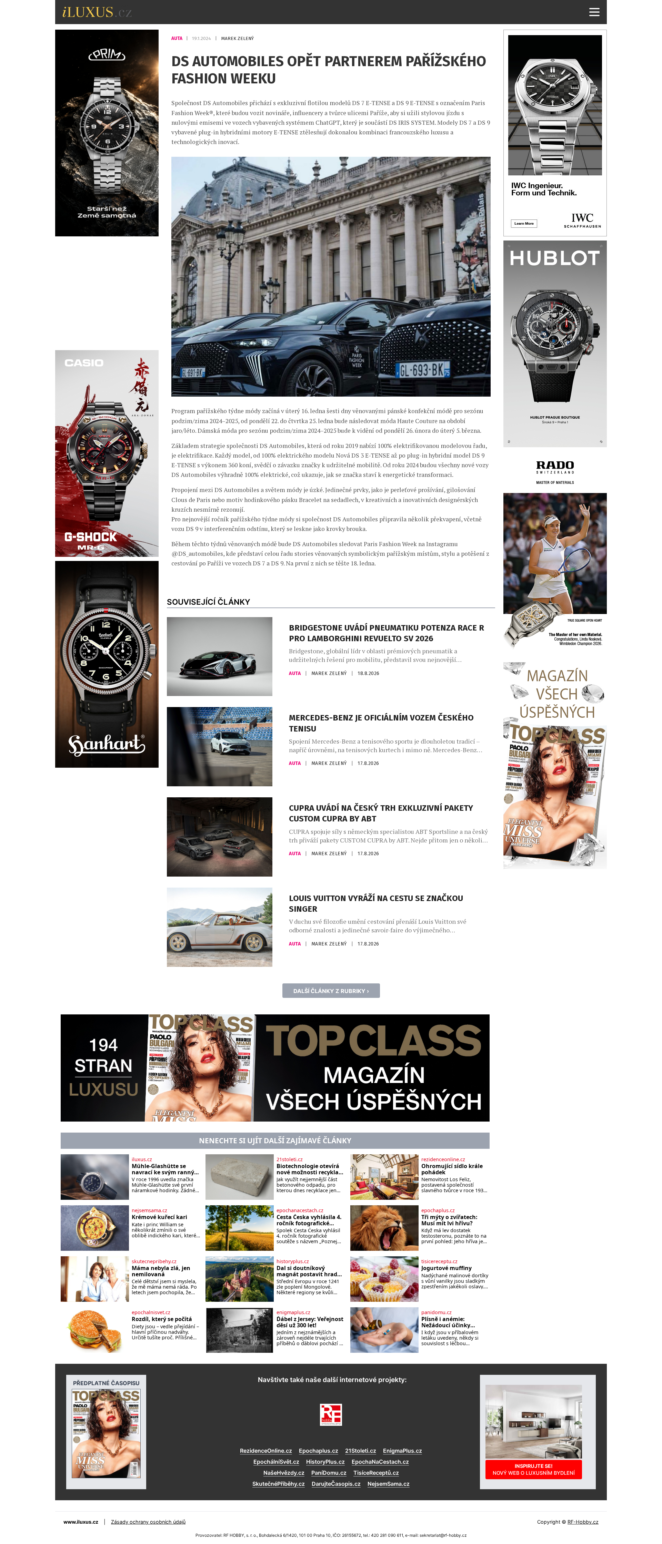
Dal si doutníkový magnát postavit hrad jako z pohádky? (307, 1271)
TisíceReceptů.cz (376, 1472)
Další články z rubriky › (331, 991)
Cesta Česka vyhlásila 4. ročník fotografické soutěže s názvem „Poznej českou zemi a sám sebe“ (309, 1220)
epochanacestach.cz (300, 1210)
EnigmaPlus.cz (402, 1450)
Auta (177, 38)
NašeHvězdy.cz (283, 1472)
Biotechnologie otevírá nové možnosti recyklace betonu (310, 1169)
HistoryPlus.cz (325, 1461)
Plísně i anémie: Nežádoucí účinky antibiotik (445, 1322)
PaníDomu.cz (329, 1472)
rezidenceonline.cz (443, 1159)
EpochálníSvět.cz (276, 1461)
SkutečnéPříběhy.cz (278, 1483)
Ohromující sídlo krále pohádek (452, 1169)
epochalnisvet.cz (151, 1312)
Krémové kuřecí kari (159, 1217)
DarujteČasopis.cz (336, 1483)
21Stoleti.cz (360, 1450)
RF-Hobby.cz (583, 1522)
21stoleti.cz (290, 1159)
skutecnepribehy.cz (154, 1261)
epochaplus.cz (438, 1210)
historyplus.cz (293, 1261)
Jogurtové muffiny (446, 1268)
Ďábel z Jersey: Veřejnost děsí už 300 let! (310, 1322)
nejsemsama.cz (149, 1210)
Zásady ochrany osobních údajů (148, 1522)
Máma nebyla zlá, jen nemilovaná (161, 1271)
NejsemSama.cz (389, 1483)
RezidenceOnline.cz (266, 1450)
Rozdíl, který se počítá (162, 1319)
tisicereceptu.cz (439, 1261)
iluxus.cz (142, 1159)
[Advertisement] (107, 292)
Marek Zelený (237, 38)
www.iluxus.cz (80, 1522)
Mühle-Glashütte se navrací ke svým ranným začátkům (166, 1169)
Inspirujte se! (534, 1469)
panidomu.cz (436, 1312)
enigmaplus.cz (293, 1312)
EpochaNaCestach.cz (380, 1461)
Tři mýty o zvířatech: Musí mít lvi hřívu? (449, 1220)
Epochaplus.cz (318, 1450)
